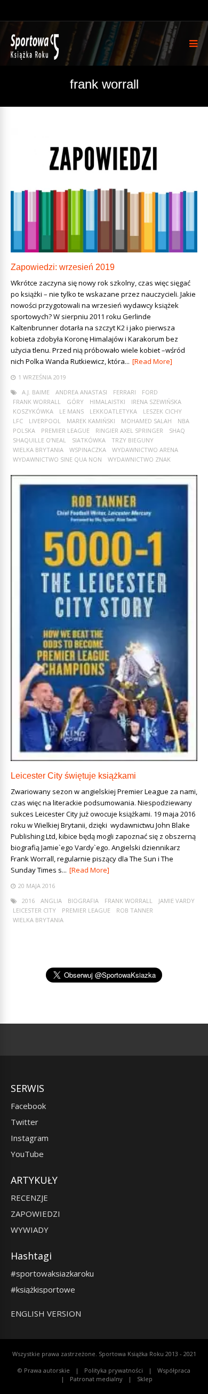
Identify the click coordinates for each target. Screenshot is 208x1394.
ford (150, 392)
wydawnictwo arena (145, 450)
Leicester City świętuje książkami (73, 775)
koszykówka (33, 411)
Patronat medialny (96, 1379)
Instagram (30, 1137)
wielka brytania (38, 450)
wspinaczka (87, 450)
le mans (71, 411)
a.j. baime (36, 392)
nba (183, 421)
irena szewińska (156, 402)
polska (24, 430)
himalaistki (107, 402)
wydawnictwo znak (139, 459)
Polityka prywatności (113, 1370)
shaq (177, 430)
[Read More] (152, 361)
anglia (51, 901)
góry (75, 402)
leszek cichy (162, 411)
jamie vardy (176, 901)
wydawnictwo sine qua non (57, 459)
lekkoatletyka (113, 411)
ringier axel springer (129, 430)
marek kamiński (91, 421)
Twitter (24, 1121)
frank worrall (37, 402)
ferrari (124, 392)
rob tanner (134, 910)
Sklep (145, 1379)
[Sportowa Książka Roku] (36, 57)
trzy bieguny (132, 440)
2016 (28, 901)
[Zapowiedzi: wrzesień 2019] (104, 249)
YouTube (27, 1154)
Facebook (28, 1105)
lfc (18, 421)
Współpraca (173, 1370)
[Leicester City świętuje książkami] (104, 758)
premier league (65, 430)
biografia (83, 901)
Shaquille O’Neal (39, 440)
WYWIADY (30, 1229)
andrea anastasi (81, 392)
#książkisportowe (43, 1289)
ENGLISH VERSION (46, 1313)
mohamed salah (146, 421)
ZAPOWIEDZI (35, 1213)
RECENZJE (29, 1197)
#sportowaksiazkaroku (52, 1273)
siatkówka (89, 440)
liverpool (45, 421)
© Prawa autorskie (44, 1370)
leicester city (34, 910)
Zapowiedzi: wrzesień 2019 (63, 267)
